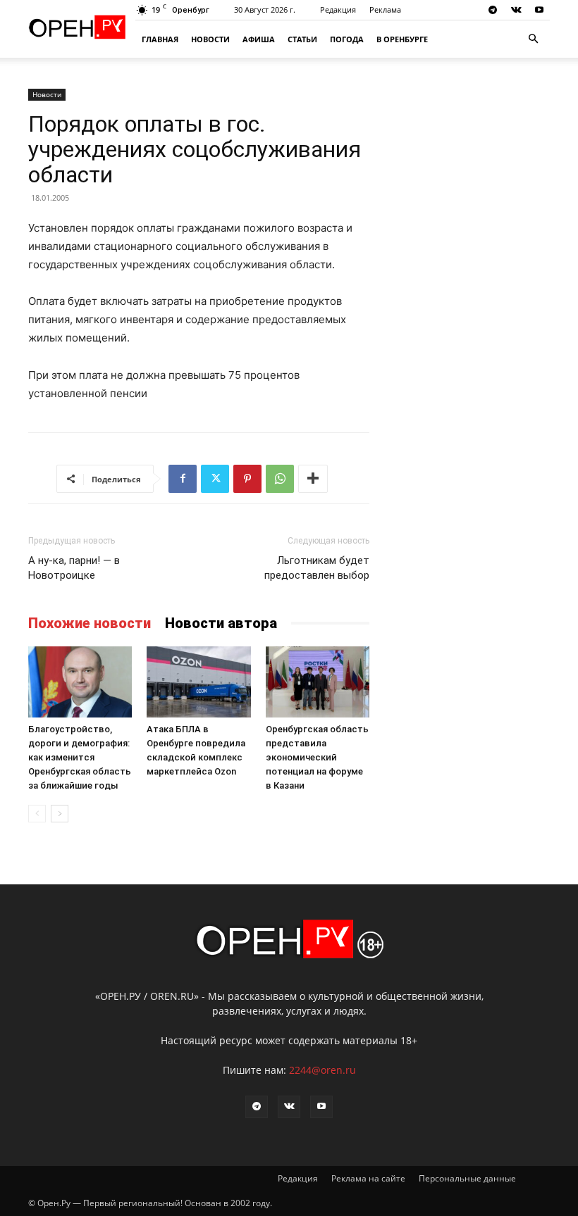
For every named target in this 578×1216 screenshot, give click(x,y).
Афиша (258, 39)
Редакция (338, 9)
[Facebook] (182, 479)
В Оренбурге (402, 39)
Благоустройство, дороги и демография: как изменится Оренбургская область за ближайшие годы (79, 757)
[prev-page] (37, 813)
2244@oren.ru (322, 1070)
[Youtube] (539, 10)
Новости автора (221, 623)
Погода (347, 39)
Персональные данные (467, 1178)
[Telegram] (492, 10)
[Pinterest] (247, 479)
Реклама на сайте (368, 1178)
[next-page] (59, 813)
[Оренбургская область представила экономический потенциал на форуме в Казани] (317, 681)
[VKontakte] (516, 10)
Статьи (302, 39)
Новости (210, 39)
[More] (313, 479)
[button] (533, 39)
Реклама (385, 9)
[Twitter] (215, 479)
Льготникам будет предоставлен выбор (316, 568)
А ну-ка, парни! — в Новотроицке (74, 568)
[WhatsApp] (280, 479)
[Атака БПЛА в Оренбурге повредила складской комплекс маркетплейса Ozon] (198, 681)
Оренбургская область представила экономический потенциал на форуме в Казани (317, 757)
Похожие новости (89, 623)
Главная (160, 39)
